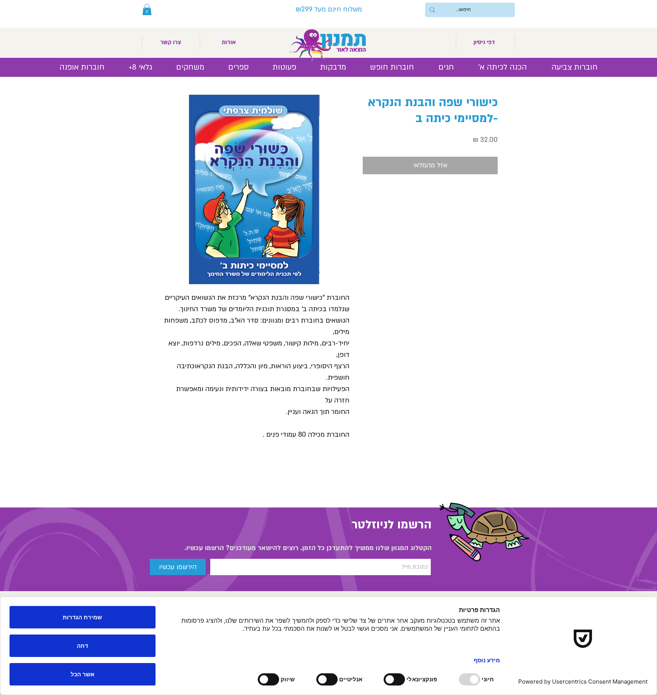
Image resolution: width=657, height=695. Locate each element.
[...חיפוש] (432, 10)
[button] (147, 9)
